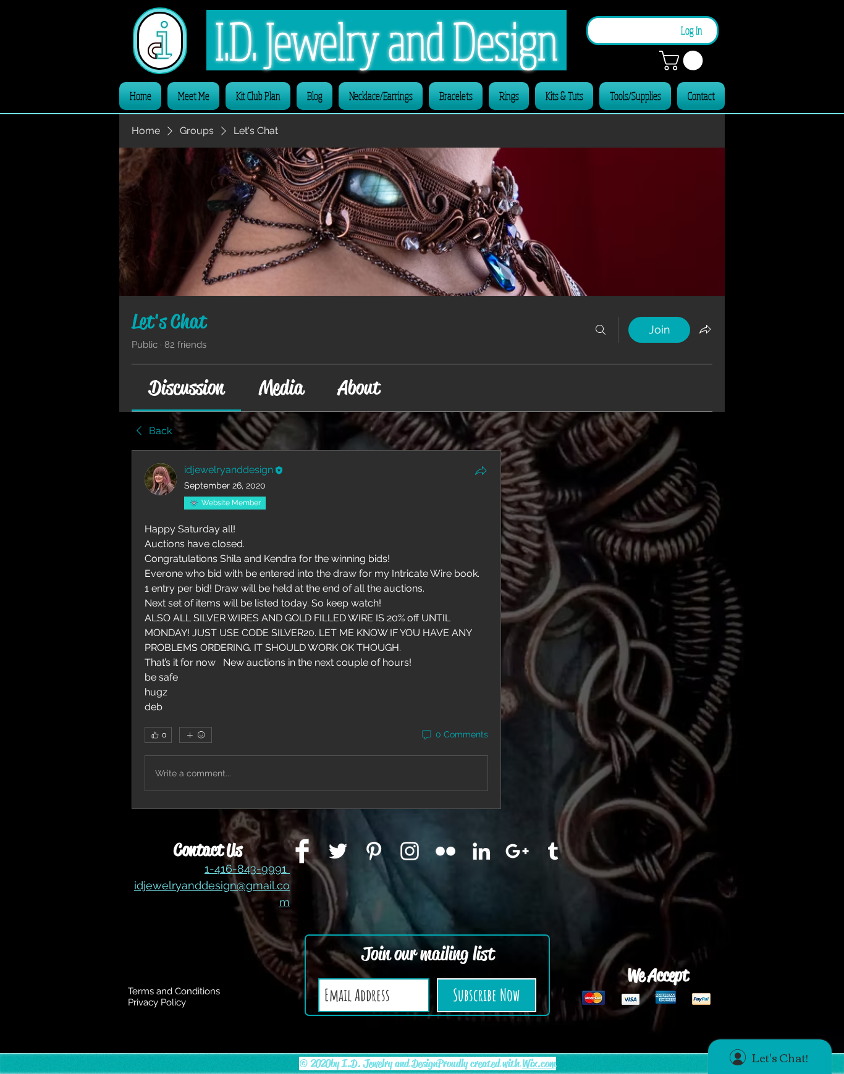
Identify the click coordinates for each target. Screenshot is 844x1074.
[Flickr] (445, 851)
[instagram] (409, 851)
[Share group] (705, 329)
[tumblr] (553, 851)
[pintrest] (373, 851)
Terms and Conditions (174, 991)
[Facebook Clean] (302, 851)
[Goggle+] (517, 851)
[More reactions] (195, 735)
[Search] (600, 330)
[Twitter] (338, 851)
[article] (316, 629)
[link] (186, 387)
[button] (683, 60)
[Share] (480, 470)
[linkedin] (481, 851)
